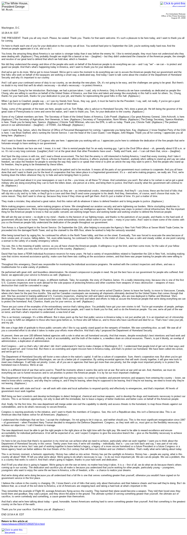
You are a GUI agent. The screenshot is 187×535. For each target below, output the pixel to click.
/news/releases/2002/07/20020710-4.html (23, 524)
